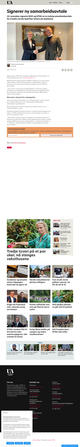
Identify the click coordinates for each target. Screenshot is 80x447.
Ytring (60, 2)
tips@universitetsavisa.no (36, 387)
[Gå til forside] (9, 2)
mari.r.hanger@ (34, 415)
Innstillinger (10, 443)
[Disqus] (40, 170)
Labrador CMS (51, 440)
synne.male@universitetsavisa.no (57, 386)
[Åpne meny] (72, 2)
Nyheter (55, 2)
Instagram (23, 143)
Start (50, 2)
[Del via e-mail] (68, 70)
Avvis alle (27, 443)
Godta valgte (19, 443)
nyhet (9, 147)
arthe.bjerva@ (56, 395)
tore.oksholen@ (34, 393)
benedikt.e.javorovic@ (35, 405)
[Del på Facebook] (63, 70)
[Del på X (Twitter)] (65, 70)
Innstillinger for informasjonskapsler (70, 445)
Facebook (15, 143)
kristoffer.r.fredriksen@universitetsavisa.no (58, 406)
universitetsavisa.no (35, 395)
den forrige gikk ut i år (29, 78)
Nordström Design (35, 440)
